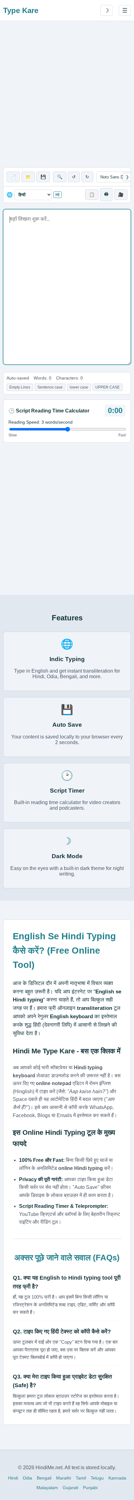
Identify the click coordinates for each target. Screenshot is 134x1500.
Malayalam (47, 1487)
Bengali (44, 1477)
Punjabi (90, 1487)
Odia (27, 1477)
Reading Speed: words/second (40, 422)
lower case (79, 387)
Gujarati (70, 1487)
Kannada (117, 1477)
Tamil (81, 1477)
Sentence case (50, 387)
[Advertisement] (67, 94)
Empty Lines (19, 387)
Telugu (97, 1477)
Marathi (63, 1477)
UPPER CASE (107, 387)
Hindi (13, 1477)
